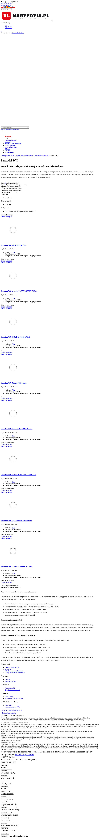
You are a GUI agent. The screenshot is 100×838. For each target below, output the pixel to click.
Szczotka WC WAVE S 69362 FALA (15, 337)
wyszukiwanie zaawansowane (10, 129)
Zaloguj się (8, 26)
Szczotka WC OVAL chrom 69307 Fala (16, 567)
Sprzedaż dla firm (10, 681)
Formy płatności (10, 688)
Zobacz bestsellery (18, 33)
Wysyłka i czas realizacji (12, 690)
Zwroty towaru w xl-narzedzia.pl (15, 672)
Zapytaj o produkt (6, 261)
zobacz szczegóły (6, 216)
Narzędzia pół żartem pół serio (14, 698)
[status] (82, 831)
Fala (13, 252)
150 (19, 186)
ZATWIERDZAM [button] (6, 749)
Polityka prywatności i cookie (14, 671)
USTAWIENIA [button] (8, 757)
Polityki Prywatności (24, 754)
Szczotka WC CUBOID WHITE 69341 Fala (18, 475)
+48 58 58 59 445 (6, 3)
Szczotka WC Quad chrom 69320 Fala (16, 521)
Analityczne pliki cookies (8, 735)
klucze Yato (8, 705)
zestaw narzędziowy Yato (12, 707)
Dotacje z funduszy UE (12, 667)
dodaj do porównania (7, 259)
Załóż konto (8, 28)
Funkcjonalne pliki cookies (9, 730)
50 (15, 186)
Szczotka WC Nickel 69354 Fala (13, 383)
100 (17, 186)
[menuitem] (49, 136)
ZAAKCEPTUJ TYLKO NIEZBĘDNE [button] (19, 759)
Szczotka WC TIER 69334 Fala (13, 245)
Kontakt (7, 679)
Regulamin (8, 669)
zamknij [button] (4, 765)
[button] (2, 7)
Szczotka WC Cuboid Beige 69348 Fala (16, 429)
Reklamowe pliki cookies (8, 742)
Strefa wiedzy (9, 696)
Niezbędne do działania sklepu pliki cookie (16, 722)
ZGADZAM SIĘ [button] (8, 762)
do (16, 192)
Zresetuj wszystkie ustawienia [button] (14, 836)
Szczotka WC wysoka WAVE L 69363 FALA (19, 291)
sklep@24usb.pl (6, 5)
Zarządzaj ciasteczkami (9, 713)
